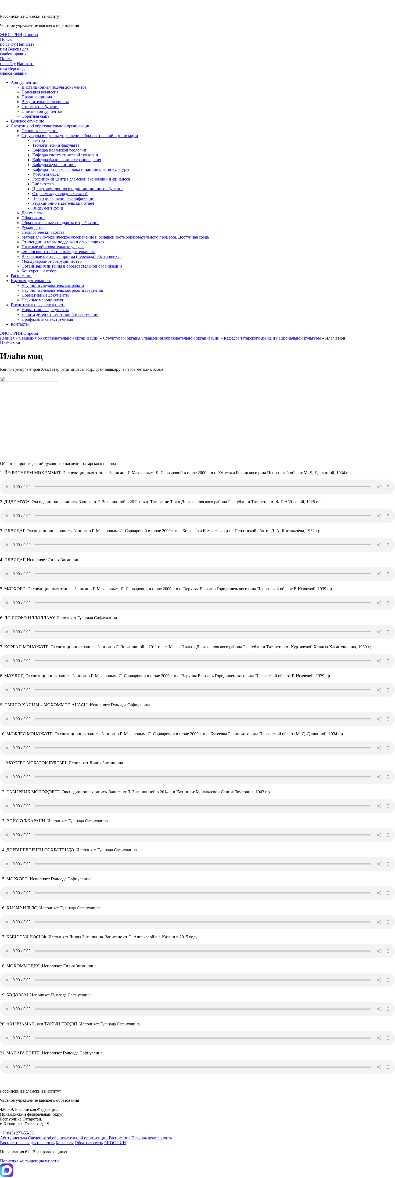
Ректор (38, 140)
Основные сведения (39, 130)
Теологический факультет (55, 145)
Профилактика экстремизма (47, 319)
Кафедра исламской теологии (59, 150)
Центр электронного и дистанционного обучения (77, 188)
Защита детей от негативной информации (60, 314)
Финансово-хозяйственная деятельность (58, 251)
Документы (32, 213)
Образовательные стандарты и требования (60, 222)
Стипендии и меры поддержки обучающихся (62, 242)
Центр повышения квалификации (63, 198)
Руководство (33, 227)
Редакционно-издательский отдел (63, 203)
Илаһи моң (10, 343)
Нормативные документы (45, 295)
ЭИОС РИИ (11, 34)
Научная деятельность (31, 280)
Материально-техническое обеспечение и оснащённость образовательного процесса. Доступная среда (115, 237)
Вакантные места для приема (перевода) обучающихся (71, 256)
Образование (33, 217)
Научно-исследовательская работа (52, 285)
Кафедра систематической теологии (65, 155)
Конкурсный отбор (38, 271)
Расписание (21, 275)
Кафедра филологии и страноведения (66, 159)
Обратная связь (35, 116)
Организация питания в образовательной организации (71, 266)
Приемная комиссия (39, 92)
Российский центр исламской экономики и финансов (81, 179)
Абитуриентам (24, 82)
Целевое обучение (27, 121)
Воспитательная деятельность (38, 304)
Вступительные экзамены (45, 101)
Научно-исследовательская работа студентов (62, 290)
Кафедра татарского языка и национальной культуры (80, 169)
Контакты (20, 324)
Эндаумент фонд (47, 208)
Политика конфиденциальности (29, 1161)
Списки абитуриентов (41, 111)
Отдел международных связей (60, 193)
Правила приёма (36, 97)
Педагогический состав (43, 232)
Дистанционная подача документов (54, 87)
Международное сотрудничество (51, 261)
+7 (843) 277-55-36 (17, 1133)
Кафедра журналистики (54, 164)
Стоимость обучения (40, 106)
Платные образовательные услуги (52, 246)
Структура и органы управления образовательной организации (79, 135)
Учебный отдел (46, 174)
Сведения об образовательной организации (51, 126)
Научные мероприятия (42, 300)
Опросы (30, 34)
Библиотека (43, 184)
